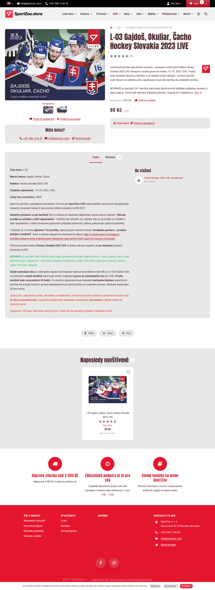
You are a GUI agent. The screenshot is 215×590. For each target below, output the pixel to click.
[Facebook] (101, 563)
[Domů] (23, 14)
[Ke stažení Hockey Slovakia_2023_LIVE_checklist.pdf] (139, 180)
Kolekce (84, 13)
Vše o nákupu (32, 515)
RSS (107, 579)
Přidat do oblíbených (43, 119)
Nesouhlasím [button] (170, 586)
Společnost (68, 515)
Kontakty (65, 525)
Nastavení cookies (118, 579)
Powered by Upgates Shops (139, 579)
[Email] (156, 538)
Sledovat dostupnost (144, 123)
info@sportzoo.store (58, 138)
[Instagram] (114, 563)
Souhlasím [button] (186, 586)
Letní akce (68, 13)
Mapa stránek (98, 579)
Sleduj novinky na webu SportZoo (160, 478)
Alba (138, 13)
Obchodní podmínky (34, 530)
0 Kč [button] (198, 4)
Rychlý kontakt (82, 138)
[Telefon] (156, 532)
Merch (186, 13)
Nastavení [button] (155, 586)
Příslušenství (169, 13)
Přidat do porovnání (70, 119)
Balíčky (152, 13)
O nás (64, 520)
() (131, 56)
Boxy (127, 13)
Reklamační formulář (34, 520)
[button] (206, 3)
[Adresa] (156, 522)
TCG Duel (101, 13)
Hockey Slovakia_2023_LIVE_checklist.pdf (163, 179)
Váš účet (175, 3)
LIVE (117, 14)
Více (196, 92)
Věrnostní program (33, 525)
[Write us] (156, 545)
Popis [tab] (96, 157)
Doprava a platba (147, 100)
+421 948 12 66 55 (32, 138)
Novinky (103, 515)
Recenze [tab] (113, 157)
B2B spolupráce (69, 530)
